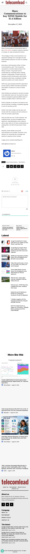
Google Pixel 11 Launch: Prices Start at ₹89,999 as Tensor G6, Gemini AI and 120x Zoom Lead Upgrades (19, 250)
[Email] (22, 166)
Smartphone (5, 530)
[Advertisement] (15, 329)
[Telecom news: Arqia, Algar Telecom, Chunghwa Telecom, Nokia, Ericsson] (6, 279)
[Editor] (7, 153)
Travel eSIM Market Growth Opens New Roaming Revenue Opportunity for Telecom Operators (19, 272)
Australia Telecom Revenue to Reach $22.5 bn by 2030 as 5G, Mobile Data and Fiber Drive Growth (15, 438)
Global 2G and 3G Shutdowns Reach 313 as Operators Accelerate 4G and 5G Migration (19, 293)
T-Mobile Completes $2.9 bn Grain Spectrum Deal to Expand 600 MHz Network (19, 300)
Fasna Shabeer (7, 385)
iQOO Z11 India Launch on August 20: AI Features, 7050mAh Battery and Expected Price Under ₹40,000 (19, 308)
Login (26, 191)
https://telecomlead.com (16, 153)
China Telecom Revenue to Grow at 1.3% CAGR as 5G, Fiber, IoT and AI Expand (19, 264)
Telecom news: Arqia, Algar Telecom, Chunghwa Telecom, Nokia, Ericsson (18, 279)
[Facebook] (12, 155)
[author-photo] (3, 385)
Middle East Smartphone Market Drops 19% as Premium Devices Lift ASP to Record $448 (19, 257)
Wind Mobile (22, 162)
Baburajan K (6, 412)
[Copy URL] (7, 166)
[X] (14, 155)
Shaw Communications (11, 162)
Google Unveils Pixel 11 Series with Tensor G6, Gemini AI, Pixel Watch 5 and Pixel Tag (19, 242)
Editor (13, 151)
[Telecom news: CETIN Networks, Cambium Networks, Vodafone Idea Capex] (6, 286)
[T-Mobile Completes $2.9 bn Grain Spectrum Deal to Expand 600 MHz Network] (6, 301)
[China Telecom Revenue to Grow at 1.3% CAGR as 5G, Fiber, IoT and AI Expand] (6, 264)
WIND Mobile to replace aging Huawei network (21, 228)
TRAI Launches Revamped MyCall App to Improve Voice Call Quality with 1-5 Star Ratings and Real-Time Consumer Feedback (15, 467)
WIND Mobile (7, 50)
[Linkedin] (11, 166)
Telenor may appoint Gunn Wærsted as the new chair (7, 228)
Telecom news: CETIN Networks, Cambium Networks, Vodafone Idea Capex (19, 286)
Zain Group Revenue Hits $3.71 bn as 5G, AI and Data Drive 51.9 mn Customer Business (15, 409)
